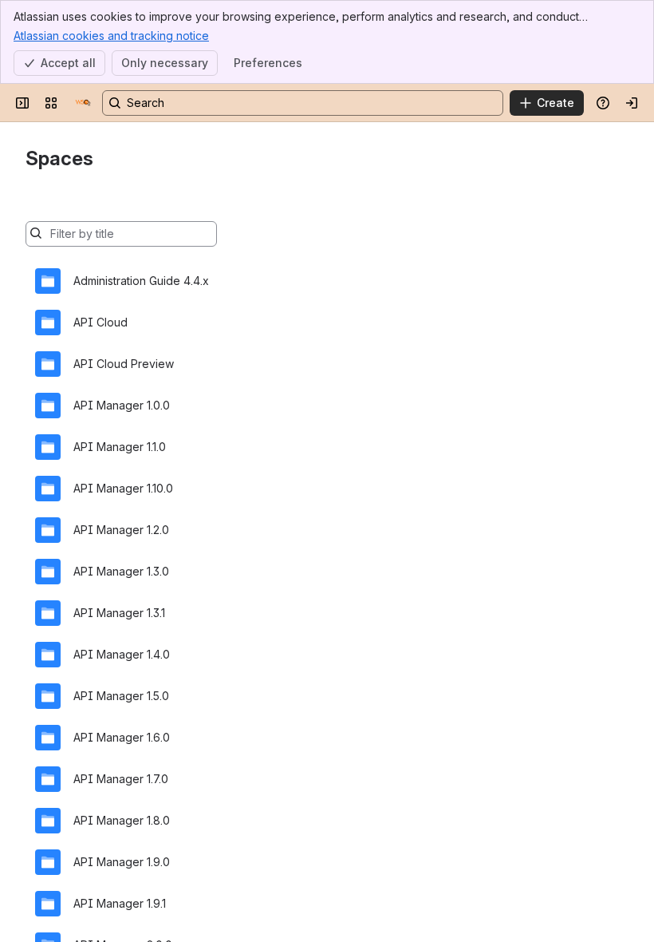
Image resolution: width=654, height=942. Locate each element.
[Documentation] (83, 103)
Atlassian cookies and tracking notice (111, 35)
